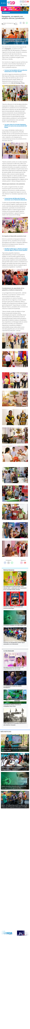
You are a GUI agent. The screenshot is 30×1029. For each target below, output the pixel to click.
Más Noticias (6, 732)
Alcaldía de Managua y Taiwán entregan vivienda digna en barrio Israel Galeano (16, 249)
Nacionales (6, 12)
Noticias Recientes (8, 570)
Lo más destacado (8, 651)
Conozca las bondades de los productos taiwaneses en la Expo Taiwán (15, 70)
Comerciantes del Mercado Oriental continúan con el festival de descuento (15, 199)
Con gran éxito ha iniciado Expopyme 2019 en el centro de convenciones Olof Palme (15, 126)
